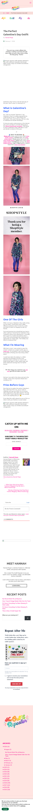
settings (22, 806)
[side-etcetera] (28, 18)
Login (27, 502)
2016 (6, 787)
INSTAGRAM (13, 432)
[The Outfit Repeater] (5, 2)
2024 (6, 769)
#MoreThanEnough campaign (13, 126)
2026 (6, 746)
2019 (6, 780)
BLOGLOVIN (8, 430)
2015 (7, 789)
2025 (6, 767)
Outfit (7, 13)
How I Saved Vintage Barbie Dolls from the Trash (16, 601)
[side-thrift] (12, 18)
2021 (6, 776)
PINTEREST (24, 430)
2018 (7, 783)
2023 (6, 771)
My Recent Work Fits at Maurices (12, 599)
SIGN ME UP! (16, 684)
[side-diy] (20, 18)
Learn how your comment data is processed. (16, 514)
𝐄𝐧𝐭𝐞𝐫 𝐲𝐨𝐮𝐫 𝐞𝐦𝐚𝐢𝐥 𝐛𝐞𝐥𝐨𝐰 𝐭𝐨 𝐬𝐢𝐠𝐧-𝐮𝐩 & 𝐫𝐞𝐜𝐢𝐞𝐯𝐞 (15, 663)
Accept (5, 809)
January (8, 765)
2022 (6, 774)
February (8, 763)
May (7, 758)
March (8, 760)
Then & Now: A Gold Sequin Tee (11, 611)
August (8, 749)
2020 (6, 778)
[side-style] (4, 18)
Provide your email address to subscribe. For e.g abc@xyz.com (16, 672)
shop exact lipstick (20, 144)
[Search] (28, 618)
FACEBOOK (16, 430)
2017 (7, 785)
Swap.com (6, 351)
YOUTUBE (21, 432)
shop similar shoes (9, 140)
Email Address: (16, 441)
